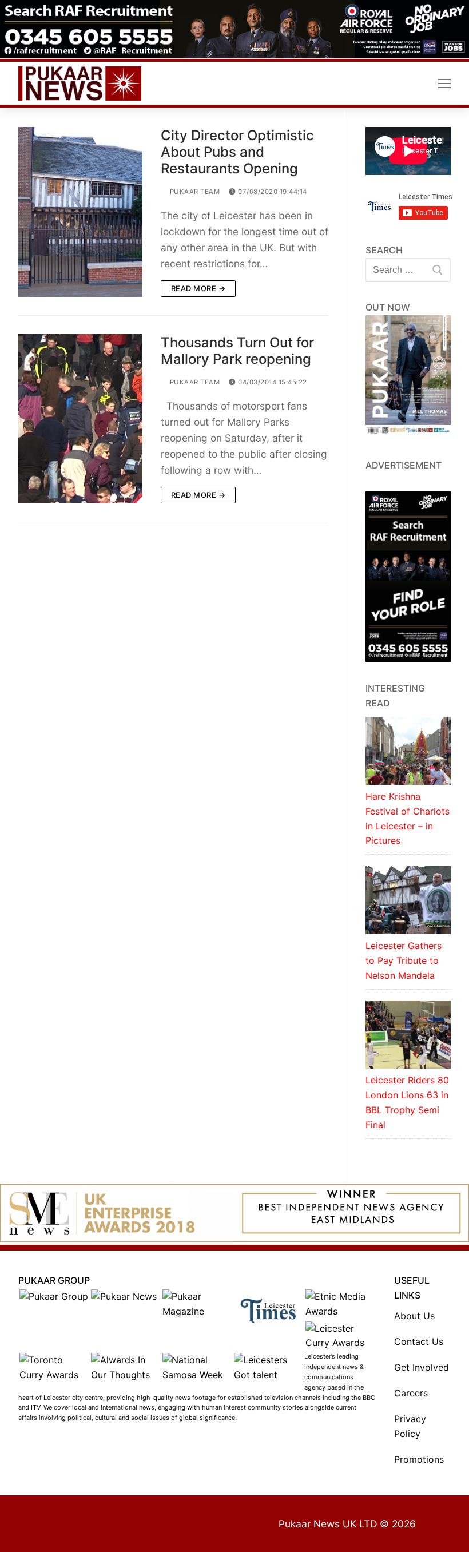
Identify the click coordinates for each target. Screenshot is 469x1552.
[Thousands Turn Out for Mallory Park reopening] (80, 418)
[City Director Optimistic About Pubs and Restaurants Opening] (80, 212)
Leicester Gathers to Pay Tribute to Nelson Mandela (403, 960)
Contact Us (418, 1341)
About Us (414, 1315)
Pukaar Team (194, 192)
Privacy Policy (410, 1426)
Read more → (198, 288)
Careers (411, 1393)
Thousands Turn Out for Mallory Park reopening (237, 350)
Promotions (419, 1459)
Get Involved (421, 1367)
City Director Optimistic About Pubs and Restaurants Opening (237, 152)
